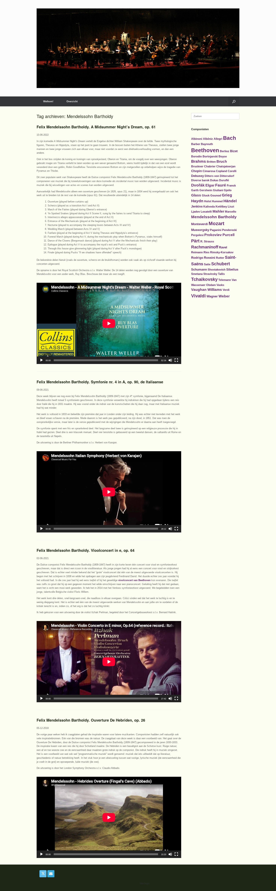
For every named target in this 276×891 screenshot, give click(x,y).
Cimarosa (209, 171)
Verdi (226, 289)
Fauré (220, 185)
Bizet (234, 151)
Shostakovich (216, 269)
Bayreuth (207, 144)
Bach (229, 138)
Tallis (221, 273)
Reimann (197, 252)
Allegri (218, 138)
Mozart (216, 223)
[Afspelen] (41, 360)
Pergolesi (197, 235)
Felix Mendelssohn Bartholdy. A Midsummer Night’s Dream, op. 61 (96, 126)
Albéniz (208, 138)
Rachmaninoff (204, 247)
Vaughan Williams (206, 290)
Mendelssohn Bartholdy (214, 217)
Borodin (196, 156)
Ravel (223, 247)
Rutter (220, 257)
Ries (206, 252)
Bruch (221, 161)
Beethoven (205, 150)
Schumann (199, 269)
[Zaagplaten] (138, 48)
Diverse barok (200, 180)
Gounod (215, 195)
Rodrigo (197, 257)
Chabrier (210, 166)
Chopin (196, 171)
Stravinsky (210, 273)
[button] (233, 101)
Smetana (197, 273)
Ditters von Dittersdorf (219, 175)
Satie (207, 264)
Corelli (232, 171)
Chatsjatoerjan (225, 166)
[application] (109, 323)
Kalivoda (209, 206)
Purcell (228, 235)
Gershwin (205, 190)
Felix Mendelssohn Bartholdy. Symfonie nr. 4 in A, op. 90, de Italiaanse (100, 381)
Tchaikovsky (204, 279)
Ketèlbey (221, 206)
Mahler (218, 211)
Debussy (197, 176)
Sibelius (232, 269)
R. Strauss (207, 241)
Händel (230, 201)
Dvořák (198, 185)
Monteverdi (199, 224)
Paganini (215, 230)
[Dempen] (170, 360)
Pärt (195, 240)
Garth (195, 190)
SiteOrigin (145, 883)
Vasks (220, 284)
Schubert (220, 263)
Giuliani (218, 190)
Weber (224, 296)
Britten (211, 161)
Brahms (198, 161)
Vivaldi (198, 295)
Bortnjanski (210, 156)
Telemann (224, 279)
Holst (207, 201)
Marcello (230, 211)
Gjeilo (228, 190)
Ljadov (195, 211)
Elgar (209, 185)
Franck (231, 185)
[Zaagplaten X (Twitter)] (43, 873)
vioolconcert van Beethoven (134, 580)
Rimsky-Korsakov (221, 252)
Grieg (227, 195)
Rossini (209, 257)
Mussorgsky (200, 230)
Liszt (231, 206)
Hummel (217, 201)
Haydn (197, 201)
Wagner (212, 296)
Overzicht (72, 101)
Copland (221, 171)
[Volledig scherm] (176, 360)
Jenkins (197, 206)
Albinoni (196, 138)
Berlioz (224, 151)
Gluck (206, 195)
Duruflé (224, 180)
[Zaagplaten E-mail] (50, 873)
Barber (195, 144)
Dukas (214, 180)
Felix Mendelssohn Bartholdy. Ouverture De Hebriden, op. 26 (91, 720)
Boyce (223, 156)
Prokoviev (213, 235)
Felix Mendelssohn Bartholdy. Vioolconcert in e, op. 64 (85, 550)
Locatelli (206, 211)
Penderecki (229, 230)
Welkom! (48, 101)
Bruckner (197, 166)
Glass (196, 195)
